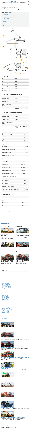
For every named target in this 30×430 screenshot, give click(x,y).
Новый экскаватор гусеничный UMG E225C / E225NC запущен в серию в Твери (6, 235)
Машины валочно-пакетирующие (6, 289)
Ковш (3, 25)
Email (11, 210)
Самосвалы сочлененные (5, 300)
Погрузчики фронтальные (5, 295)
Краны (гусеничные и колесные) (6, 287)
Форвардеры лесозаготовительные (7, 308)
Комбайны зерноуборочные (6, 284)
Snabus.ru (13, 1)
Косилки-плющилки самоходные (6, 286)
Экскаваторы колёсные (5, 312)
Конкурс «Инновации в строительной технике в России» (7, 248)
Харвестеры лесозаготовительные (7, 309)
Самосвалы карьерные (5, 299)
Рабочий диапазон (5, 14)
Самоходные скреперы (5, 301)
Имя (1, 210)
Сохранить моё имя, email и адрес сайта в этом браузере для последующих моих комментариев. (15, 221)
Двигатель (4, 21)
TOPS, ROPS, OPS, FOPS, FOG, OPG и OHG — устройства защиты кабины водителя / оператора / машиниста (22, 235)
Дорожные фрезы (4, 280)
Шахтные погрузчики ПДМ (5, 307)
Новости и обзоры (4, 318)
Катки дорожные (4, 282)
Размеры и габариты (6, 18)
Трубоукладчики (4, 305)
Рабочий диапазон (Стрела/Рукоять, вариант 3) (9, 17)
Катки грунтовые (4, 281)
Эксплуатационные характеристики (8, 22)
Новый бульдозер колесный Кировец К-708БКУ (8, 407)
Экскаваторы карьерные (5, 311)
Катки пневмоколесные (5, 283)
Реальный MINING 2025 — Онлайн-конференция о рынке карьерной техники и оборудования (7, 261)
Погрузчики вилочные (5, 294)
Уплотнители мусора (5, 306)
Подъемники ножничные (5, 297)
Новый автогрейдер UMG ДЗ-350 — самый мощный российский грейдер (22, 261)
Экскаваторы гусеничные (5, 310)
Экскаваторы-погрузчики (5, 313)
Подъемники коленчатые (5, 296)
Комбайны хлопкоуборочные (6, 285)
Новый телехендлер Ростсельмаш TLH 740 (22, 248)
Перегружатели (4, 293)
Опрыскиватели (4, 292)
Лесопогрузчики (4, 288)
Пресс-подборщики (4, 298)
